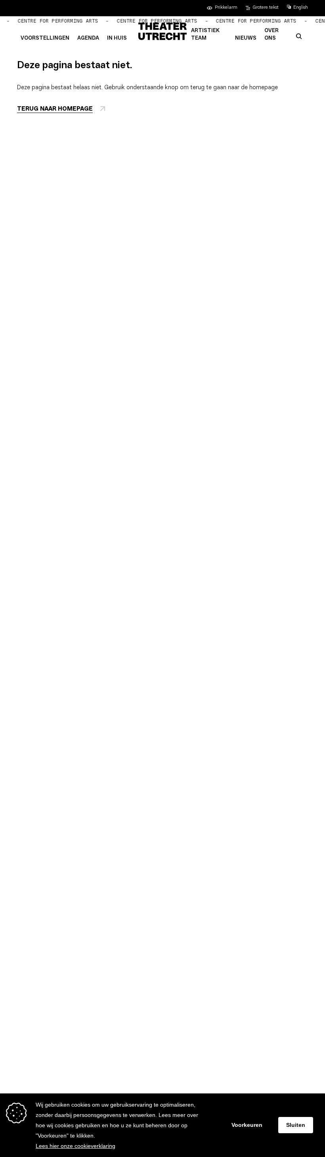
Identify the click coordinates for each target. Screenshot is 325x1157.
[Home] (162, 31)
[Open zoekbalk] (299, 37)
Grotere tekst (266, 8)
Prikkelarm (226, 8)
